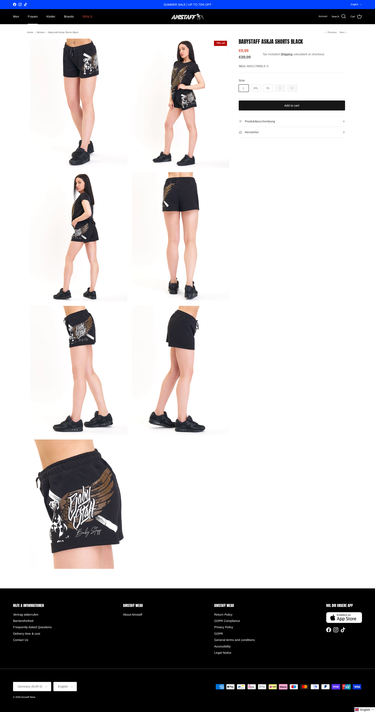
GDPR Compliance (227, 621)
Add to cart (291, 105)
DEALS (87, 16)
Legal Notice (222, 652)
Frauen (33, 16)
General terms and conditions (234, 640)
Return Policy (223, 614)
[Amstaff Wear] (187, 16)
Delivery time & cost (26, 633)
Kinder (50, 16)
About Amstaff (132, 614)
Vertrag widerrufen (25, 614)
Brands (69, 16)
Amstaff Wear (28, 697)
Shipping (287, 54)
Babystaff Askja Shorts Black (63, 32)
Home (30, 32)
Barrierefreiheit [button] (23, 621)
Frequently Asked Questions (32, 627)
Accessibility (222, 646)
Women (41, 32)
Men (16, 16)
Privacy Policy (223, 627)
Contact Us (20, 640)
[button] (364, 709)
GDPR (218, 633)
